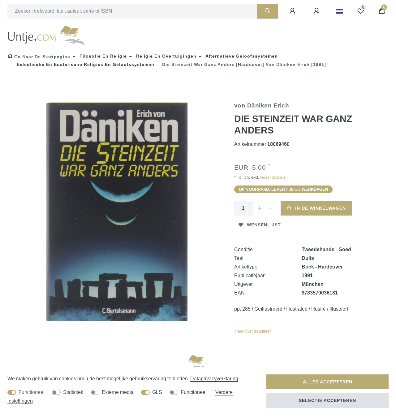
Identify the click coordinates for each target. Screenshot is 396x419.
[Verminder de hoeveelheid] (271, 208)
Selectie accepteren (327, 400)
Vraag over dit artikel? (252, 331)
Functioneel (32, 392)
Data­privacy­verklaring (214, 378)
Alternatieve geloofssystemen (241, 56)
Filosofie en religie (102, 56)
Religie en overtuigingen (165, 56)
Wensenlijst (264, 224)
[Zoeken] (267, 11)
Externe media (118, 392)
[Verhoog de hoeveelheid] (260, 208)
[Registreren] (317, 11)
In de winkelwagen (320, 208)
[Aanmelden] (293, 11)
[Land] (339, 11)
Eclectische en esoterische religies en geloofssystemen (84, 64)
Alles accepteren (327, 381)
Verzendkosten (272, 177)
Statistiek (73, 392)
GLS (157, 392)
